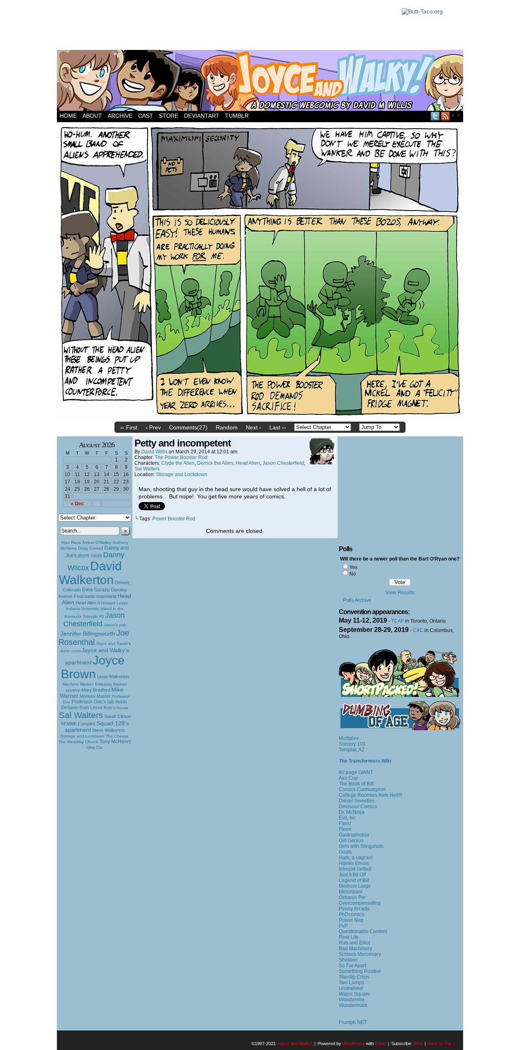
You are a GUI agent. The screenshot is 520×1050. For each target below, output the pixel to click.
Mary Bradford (96, 690)
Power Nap (351, 920)
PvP (343, 926)
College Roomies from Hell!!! (370, 795)
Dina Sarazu (96, 590)
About (92, 115)
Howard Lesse (114, 603)
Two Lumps (351, 982)
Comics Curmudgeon (362, 789)
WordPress (353, 1043)
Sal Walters (81, 715)
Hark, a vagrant (356, 857)
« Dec (77, 504)
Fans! (345, 823)
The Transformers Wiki (365, 761)
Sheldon (348, 960)
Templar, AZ (351, 749)
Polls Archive (357, 600)
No (352, 574)
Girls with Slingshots (361, 846)
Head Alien (248, 463)
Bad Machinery (355, 948)
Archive (120, 115)
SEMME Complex (78, 723)
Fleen (345, 829)
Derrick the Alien (215, 463)
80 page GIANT (356, 772)
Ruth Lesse (91, 707)
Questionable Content (363, 931)
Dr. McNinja (351, 812)
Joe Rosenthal (93, 637)
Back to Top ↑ (441, 1043)
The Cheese (117, 736)
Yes (353, 567)
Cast (145, 115)
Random (227, 427)
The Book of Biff (356, 784)
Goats (345, 852)
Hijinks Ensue (354, 863)
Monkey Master (95, 696)
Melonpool (350, 892)
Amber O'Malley (96, 542)
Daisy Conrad (90, 548)
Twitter (435, 116)
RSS (445, 116)
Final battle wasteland (95, 596)
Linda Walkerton (113, 676)
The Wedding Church (78, 742)
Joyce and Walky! (261, 81)
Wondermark (353, 1005)
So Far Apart (352, 965)
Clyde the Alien (178, 463)
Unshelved (351, 988)
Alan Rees (71, 542)
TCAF (397, 621)
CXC (418, 630)
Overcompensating (360, 903)
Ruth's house (116, 707)
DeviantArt (201, 115)
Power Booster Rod (173, 519)
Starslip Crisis (354, 977)
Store (168, 115)
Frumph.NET (353, 1022)
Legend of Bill (354, 880)
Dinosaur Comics (358, 806)
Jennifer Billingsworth (88, 634)
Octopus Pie (352, 897)
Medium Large (355, 886)
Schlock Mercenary (360, 954)
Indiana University (82, 608)
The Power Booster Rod (181, 457)
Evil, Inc (347, 818)
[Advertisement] (225, 26)
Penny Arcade (354, 909)
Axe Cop (348, 778)
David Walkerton (90, 572)
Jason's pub (115, 625)
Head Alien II (88, 602)
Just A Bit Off (352, 875)
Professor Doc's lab (93, 701)
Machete (71, 684)
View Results (400, 592)
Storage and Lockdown (82, 736)
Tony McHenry (115, 741)
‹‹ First (128, 427)
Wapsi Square (354, 994)
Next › (253, 427)
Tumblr (237, 115)
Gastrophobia (354, 835)
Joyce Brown (93, 667)
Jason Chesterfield (94, 619)
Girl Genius (351, 840)
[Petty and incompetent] (260, 416)
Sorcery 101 (352, 744)
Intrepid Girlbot (355, 869)
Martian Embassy (96, 684)
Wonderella (351, 1000)
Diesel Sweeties (357, 801)
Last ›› (277, 427)
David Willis (154, 452)
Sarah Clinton (117, 716)
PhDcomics (351, 914)
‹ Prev (153, 427)
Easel (380, 1043)
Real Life (349, 937)
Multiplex (349, 738)
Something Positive (360, 971)
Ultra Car (95, 747)
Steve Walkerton (108, 730)
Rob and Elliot (354, 943)
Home (68, 115)
